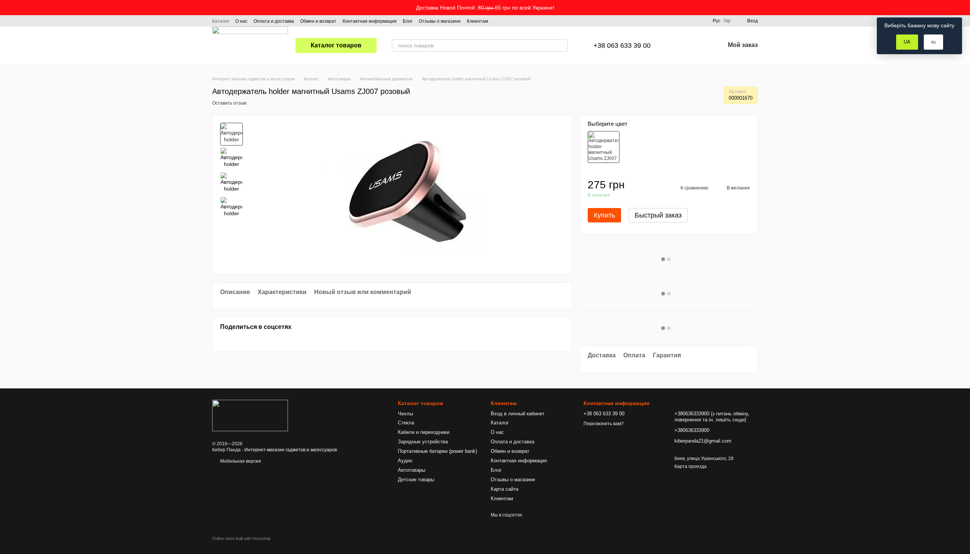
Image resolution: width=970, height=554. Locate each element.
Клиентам (477, 21)
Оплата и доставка (273, 21)
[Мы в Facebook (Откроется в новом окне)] (499, 21)
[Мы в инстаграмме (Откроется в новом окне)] (508, 21)
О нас (241, 21)
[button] (964, 7)
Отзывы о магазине (440, 21)
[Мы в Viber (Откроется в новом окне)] (526, 21)
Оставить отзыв (229, 103)
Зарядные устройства (423, 441)
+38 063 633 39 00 (622, 45)
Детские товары (416, 479)
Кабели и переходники (423, 432)
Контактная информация (370, 21)
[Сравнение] (679, 45)
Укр (727, 21)
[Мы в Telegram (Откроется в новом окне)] (517, 21)
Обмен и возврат (318, 21)
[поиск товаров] (561, 45)
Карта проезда (690, 466)
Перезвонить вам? (604, 423)
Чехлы (405, 413)
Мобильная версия (240, 461)
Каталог (220, 21)
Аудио (405, 460)
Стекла (406, 423)
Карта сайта (504, 489)
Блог (408, 21)
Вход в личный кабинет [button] (517, 413)
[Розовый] (604, 147)
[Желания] (699, 45)
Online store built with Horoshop (241, 538)
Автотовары (411, 470)
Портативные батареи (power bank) (437, 451)
